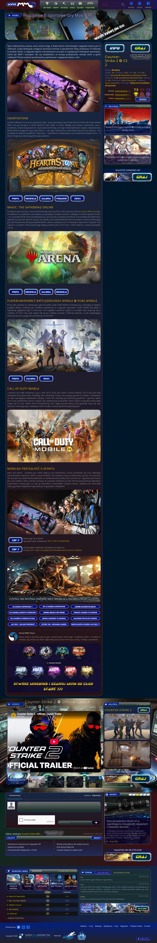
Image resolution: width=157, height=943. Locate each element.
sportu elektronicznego (90, 211)
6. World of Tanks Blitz (16, 896)
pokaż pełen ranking (68, 871)
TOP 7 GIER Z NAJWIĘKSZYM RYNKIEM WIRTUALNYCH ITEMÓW (56, 550)
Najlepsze (87, 795)
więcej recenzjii (143, 106)
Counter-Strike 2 (118, 710)
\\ (133, 794)
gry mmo (47, 8)
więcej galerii (143, 704)
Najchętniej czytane (122, 873)
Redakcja (98, 926)
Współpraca (108, 926)
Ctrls (82, 885)
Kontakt (147, 926)
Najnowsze (96, 795)
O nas (91, 926)
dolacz (139, 7)
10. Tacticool (12, 913)
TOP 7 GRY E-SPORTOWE (58, 541)
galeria (80, 8)
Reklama (83, 926)
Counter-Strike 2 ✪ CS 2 (116, 60)
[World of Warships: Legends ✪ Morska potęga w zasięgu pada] (127, 133)
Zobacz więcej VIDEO (17, 783)
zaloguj (131, 7)
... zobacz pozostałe (15, 918)
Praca (116, 926)
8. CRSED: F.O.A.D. (14, 905)
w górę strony (144, 939)
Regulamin (124, 926)
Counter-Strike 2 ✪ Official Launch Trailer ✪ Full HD (57, 704)
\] (147, 794)
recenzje (64, 8)
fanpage (148, 7)
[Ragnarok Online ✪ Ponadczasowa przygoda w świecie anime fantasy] (127, 163)
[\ (130, 794)
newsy (56, 8)
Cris (81, 877)
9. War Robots (12, 909)
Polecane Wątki (103, 872)
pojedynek (90, 8)
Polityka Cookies (136, 926)
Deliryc (82, 897)
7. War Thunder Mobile (16, 901)
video (72, 8)
